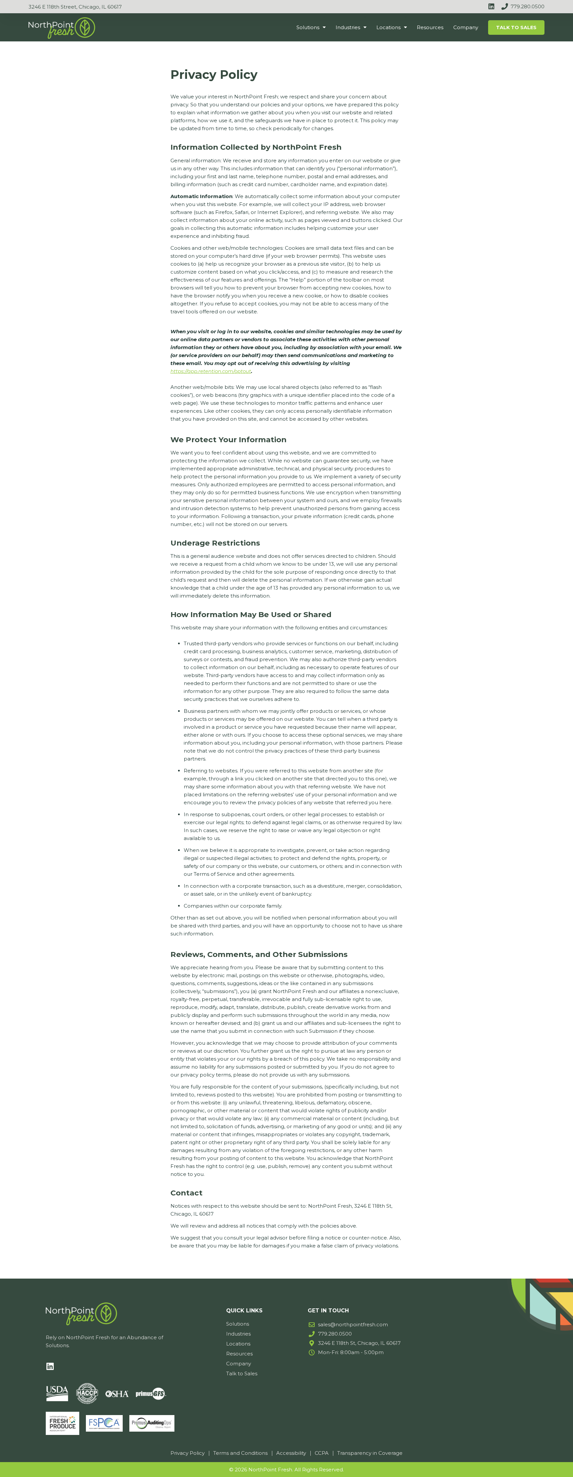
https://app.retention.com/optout (210, 371)
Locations (388, 27)
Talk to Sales (516, 27)
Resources (430, 27)
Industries (348, 27)
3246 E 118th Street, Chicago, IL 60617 (75, 7)
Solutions (307, 27)
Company (465, 27)
